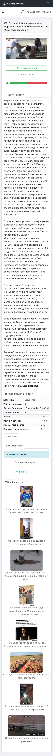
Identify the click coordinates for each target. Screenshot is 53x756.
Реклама (12, 436)
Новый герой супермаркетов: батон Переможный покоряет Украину (26, 511)
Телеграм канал (28, 68)
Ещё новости (15, 482)
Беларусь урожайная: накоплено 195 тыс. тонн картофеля (26, 676)
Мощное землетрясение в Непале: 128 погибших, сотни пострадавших (26, 708)
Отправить (21, 471)
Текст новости (15, 94)
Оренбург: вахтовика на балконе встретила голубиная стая (26, 542)
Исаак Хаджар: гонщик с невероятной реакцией (26, 740)
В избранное (27, 74)
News (44, 416)
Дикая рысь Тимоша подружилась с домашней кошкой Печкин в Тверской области (26, 576)
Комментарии (15, 445)
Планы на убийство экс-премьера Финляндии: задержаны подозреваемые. (26, 644)
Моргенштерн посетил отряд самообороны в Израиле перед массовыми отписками (26, 611)
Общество (29, 399)
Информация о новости (20, 393)
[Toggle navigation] (48, 3)
